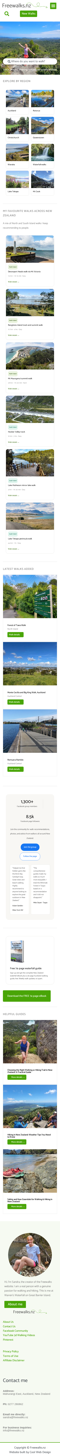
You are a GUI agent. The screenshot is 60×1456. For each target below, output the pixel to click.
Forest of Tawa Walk (16, 625)
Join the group (30, 847)
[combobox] (30, 61)
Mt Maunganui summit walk (20, 378)
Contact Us (9, 1326)
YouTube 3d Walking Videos (19, 1335)
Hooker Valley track (16, 432)
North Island (12, 629)
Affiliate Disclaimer (13, 1360)
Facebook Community (15, 1331)
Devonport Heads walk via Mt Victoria (24, 271)
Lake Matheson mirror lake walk (22, 485)
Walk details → (13, 281)
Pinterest (8, 1340)
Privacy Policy (11, 1351)
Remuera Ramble (15, 760)
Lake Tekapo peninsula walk (20, 539)
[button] (53, 6)
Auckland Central (14, 696)
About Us (8, 1322)
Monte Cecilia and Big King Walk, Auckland (26, 692)
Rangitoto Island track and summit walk (25, 325)
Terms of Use (10, 1356)
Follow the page (30, 856)
